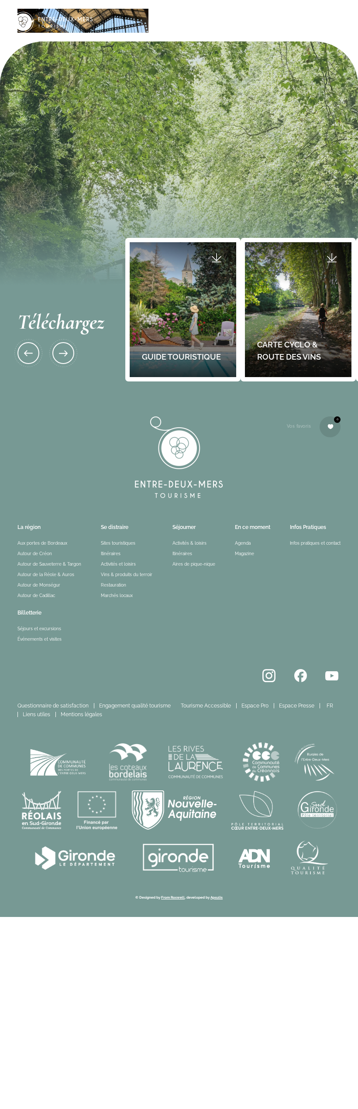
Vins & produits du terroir (126, 574)
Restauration (113, 585)
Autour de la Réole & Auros (45, 574)
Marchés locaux (117, 595)
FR (330, 706)
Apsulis (216, 897)
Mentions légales (81, 714)
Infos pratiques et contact (315, 543)
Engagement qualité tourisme (135, 706)
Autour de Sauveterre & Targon (49, 564)
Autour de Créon (34, 553)
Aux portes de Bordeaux (42, 543)
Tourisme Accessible (206, 706)
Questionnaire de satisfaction (53, 706)
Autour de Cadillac (36, 595)
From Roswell (173, 897)
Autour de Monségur (38, 585)
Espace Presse (296, 706)
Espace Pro (254, 706)
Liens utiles (36, 714)
